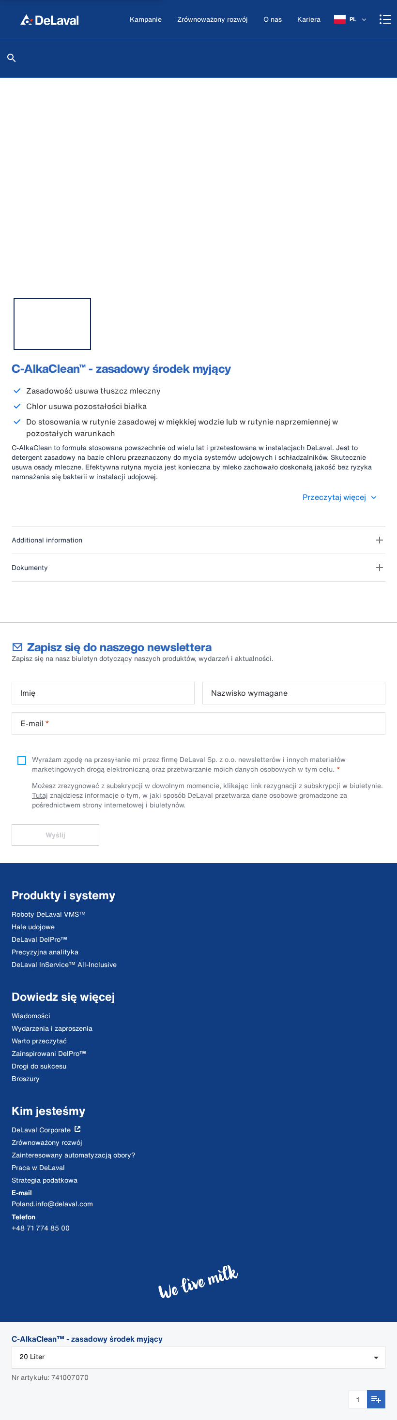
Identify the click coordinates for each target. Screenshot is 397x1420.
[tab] (52, 324)
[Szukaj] (11, 58)
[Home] (49, 19)
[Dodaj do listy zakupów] (376, 1399)
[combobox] (198, 1357)
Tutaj (40, 795)
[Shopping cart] (385, 19)
